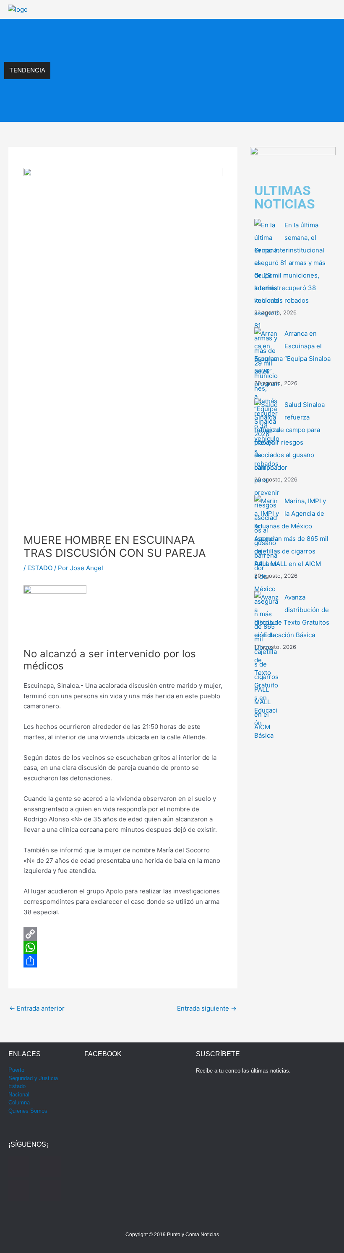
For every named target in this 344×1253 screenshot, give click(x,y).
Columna (19, 1102)
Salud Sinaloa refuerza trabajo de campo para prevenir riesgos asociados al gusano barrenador (185, 79)
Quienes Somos (27, 1111)
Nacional (18, 1094)
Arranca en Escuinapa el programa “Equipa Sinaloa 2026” (133, 61)
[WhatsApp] (122, 947)
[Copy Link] (122, 934)
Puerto (16, 1070)
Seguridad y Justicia (33, 1078)
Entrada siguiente (207, 1008)
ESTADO (39, 568)
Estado (17, 1086)
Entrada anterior (37, 1008)
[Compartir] (122, 960)
